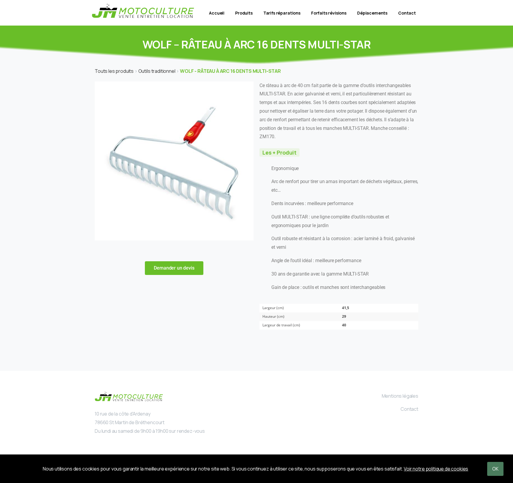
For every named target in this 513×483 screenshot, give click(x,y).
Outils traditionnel (157, 71)
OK (495, 468)
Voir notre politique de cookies (436, 468)
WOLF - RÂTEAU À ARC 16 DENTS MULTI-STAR (230, 71)
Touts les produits (114, 71)
